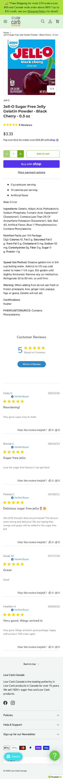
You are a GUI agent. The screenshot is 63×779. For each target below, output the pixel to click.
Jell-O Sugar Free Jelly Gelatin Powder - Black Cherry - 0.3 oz (30, 35)
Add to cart (43, 153)
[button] (57, 21)
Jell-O (6, 100)
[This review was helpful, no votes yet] (50, 430)
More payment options (31, 172)
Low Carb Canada (19, 771)
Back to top (30, 664)
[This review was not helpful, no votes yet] (56, 430)
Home (6, 33)
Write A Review (32, 364)
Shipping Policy (36, 11)
